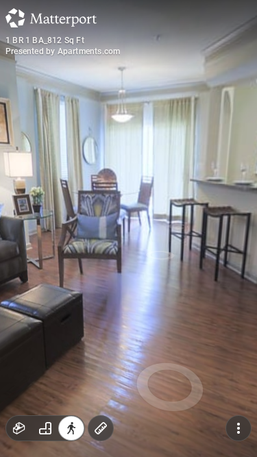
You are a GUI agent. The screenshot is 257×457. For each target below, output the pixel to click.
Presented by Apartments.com (62, 51)
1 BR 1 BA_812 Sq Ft (44, 40)
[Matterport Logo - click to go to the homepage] (51, 17)
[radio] (19, 428)
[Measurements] (101, 428)
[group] (45, 428)
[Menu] (238, 428)
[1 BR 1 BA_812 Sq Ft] (128, 228)
